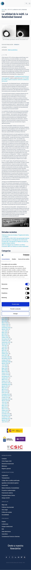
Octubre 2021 (5, 340)
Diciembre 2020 (6, 357)
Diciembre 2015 (6, 394)
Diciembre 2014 (6, 413)
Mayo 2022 (4, 332)
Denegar (15, 313)
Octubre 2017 (5, 378)
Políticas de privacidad (8, 507)
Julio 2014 (4, 422)
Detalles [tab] (14, 259)
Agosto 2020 (5, 363)
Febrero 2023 (5, 324)
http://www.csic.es (15, 447)
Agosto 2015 (5, 400)
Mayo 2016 (4, 387)
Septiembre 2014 (6, 418)
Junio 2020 (4, 366)
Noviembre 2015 (6, 396)
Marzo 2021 (5, 352)
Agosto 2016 (5, 386)
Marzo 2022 (5, 335)
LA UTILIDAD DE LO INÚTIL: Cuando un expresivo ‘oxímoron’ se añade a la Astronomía (15, 80)
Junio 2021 (4, 347)
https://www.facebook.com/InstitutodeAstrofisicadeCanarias (9, 557)
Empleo (4, 521)
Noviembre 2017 (6, 376)
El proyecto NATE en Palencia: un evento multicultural (15, 246)
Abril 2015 (4, 407)
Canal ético (5, 534)
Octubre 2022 (5, 326)
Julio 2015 (4, 402)
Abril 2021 (4, 350)
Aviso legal (5, 509)
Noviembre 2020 (6, 358)
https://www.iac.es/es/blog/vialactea (24, 557)
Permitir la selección (15, 309)
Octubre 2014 (5, 417)
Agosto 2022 (5, 329)
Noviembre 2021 (6, 339)
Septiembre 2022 (6, 327)
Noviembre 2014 (6, 415)
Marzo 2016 (5, 391)
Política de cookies (7, 512)
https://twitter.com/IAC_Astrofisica (6, 557)
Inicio (3, 9)
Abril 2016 (4, 389)
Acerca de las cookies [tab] (23, 259)
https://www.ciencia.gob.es (15, 430)
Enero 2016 (4, 392)
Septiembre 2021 (6, 342)
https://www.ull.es (20, 439)
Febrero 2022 (5, 337)
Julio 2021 (4, 345)
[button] (15, 33)
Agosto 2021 (5, 344)
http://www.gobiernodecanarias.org (8, 439)
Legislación (5, 475)
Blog (15, 222)
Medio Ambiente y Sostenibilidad (10, 488)
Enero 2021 (4, 355)
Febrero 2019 (5, 373)
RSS (3, 529)
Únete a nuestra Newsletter (15, 547)
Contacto (4, 458)
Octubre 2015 (5, 397)
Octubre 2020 (5, 360)
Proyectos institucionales (8, 490)
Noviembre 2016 (6, 383)
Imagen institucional (7, 526)
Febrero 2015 (5, 410)
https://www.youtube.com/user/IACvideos (18, 557)
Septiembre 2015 (6, 399)
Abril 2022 (4, 334)
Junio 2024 (4, 318)
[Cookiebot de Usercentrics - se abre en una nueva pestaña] (23, 255)
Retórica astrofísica (12, 50)
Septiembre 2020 (6, 361)
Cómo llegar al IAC (7, 461)
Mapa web (4, 504)
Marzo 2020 (5, 371)
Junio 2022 (4, 331)
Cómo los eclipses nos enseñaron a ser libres (13, 244)
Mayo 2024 (4, 319)
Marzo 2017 (5, 379)
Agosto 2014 (5, 420)
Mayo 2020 (4, 368)
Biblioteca (4, 466)
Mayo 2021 (4, 348)
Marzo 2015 (5, 408)
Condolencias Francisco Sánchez (11, 536)
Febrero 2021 (5, 353)
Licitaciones (5, 524)
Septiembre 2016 (6, 384)
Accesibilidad (5, 514)
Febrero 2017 (5, 381)
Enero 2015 (4, 412)
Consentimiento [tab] (6, 259)
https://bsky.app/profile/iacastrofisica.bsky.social (21, 557)
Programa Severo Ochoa (8, 495)
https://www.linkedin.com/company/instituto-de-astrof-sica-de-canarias (15, 557)
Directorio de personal (8, 463)
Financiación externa (7, 493)
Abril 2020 (4, 370)
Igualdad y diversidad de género (10, 483)
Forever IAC (5, 485)
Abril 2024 (4, 321)
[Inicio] (2, 3)
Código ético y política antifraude (10, 480)
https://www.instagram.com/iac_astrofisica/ (12, 557)
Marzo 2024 (5, 322)
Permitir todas (15, 304)
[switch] (27, 288)
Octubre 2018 (5, 374)
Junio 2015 (4, 404)
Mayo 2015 (4, 405)
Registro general (6, 468)
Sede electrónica (6, 531)
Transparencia (5, 478)
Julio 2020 (4, 365)
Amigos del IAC (6, 498)
